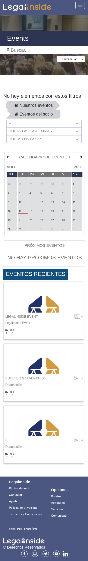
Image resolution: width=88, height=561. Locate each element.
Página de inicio (19, 488)
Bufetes (56, 496)
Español (31, 529)
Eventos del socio (35, 114)
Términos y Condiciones (25, 514)
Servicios (57, 509)
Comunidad (59, 515)
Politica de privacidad (23, 507)
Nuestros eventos (35, 105)
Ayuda (13, 501)
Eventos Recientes (35, 274)
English (15, 529)
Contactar (15, 494)
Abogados (58, 502)
